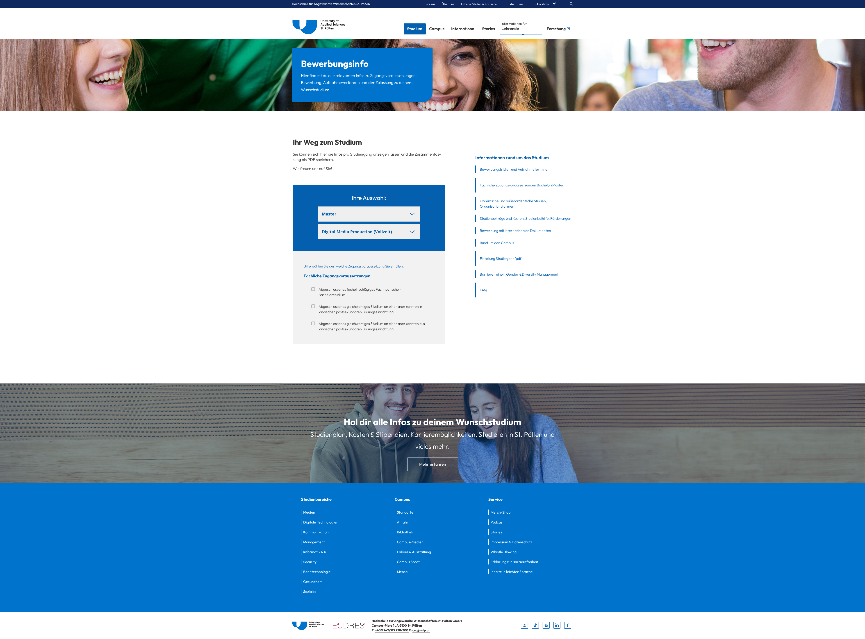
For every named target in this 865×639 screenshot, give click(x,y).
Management (314, 542)
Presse (430, 4)
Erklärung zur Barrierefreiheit (514, 562)
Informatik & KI (315, 552)
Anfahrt (403, 522)
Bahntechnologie (317, 571)
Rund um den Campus (497, 242)
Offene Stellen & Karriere (479, 4)
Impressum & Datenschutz (511, 542)
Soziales (309, 591)
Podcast (497, 522)
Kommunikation (316, 532)
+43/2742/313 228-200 (392, 630)
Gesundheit (312, 581)
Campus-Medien (410, 542)
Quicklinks (542, 4)
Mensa (402, 571)
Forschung (557, 28)
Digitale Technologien (320, 522)
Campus (436, 28)
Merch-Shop (500, 512)
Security (309, 562)
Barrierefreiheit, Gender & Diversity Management (519, 274)
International (463, 28)
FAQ (483, 290)
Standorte (405, 512)
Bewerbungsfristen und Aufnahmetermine (513, 169)
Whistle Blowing (504, 552)
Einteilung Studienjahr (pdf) (501, 258)
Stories (488, 28)
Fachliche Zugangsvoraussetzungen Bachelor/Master (522, 185)
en (521, 4)
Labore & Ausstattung (414, 552)
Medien (309, 512)
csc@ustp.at (421, 630)
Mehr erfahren (432, 464)
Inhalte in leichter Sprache (512, 571)
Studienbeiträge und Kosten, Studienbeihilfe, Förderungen (525, 218)
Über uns (448, 4)
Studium (414, 28)
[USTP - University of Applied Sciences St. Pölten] (320, 23)
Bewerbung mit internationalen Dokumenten (515, 230)
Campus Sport (408, 562)
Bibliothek (405, 532)
